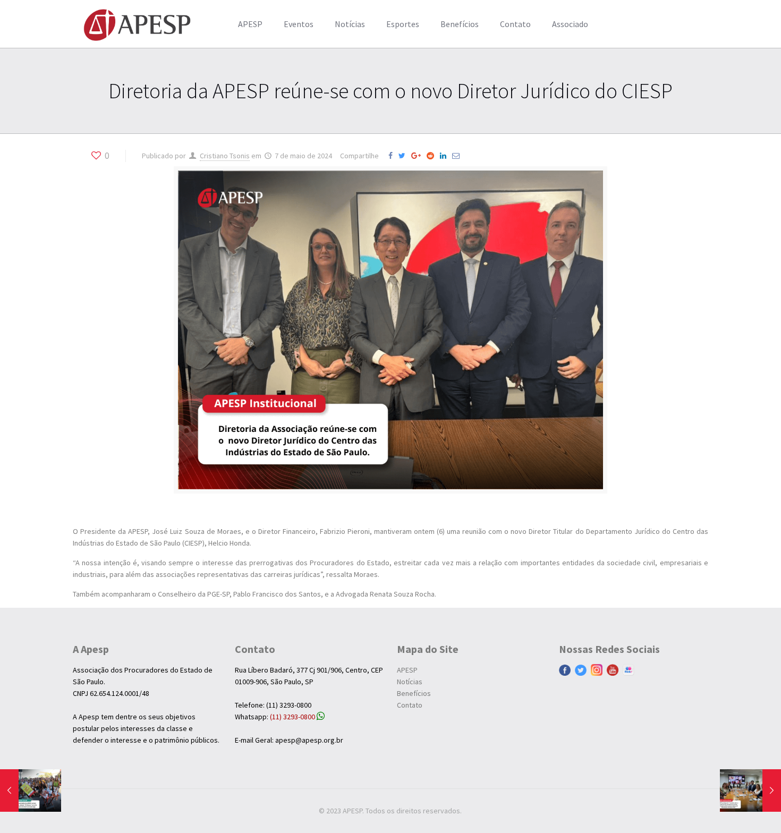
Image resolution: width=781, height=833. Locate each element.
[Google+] (418, 155)
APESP (407, 670)
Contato (409, 705)
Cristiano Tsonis (225, 155)
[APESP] (137, 24)
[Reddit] (432, 155)
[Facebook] (392, 155)
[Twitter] (404, 155)
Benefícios (414, 693)
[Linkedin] (445, 155)
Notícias (409, 681)
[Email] (458, 155)
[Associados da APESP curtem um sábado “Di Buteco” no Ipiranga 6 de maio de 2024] (30, 790)
